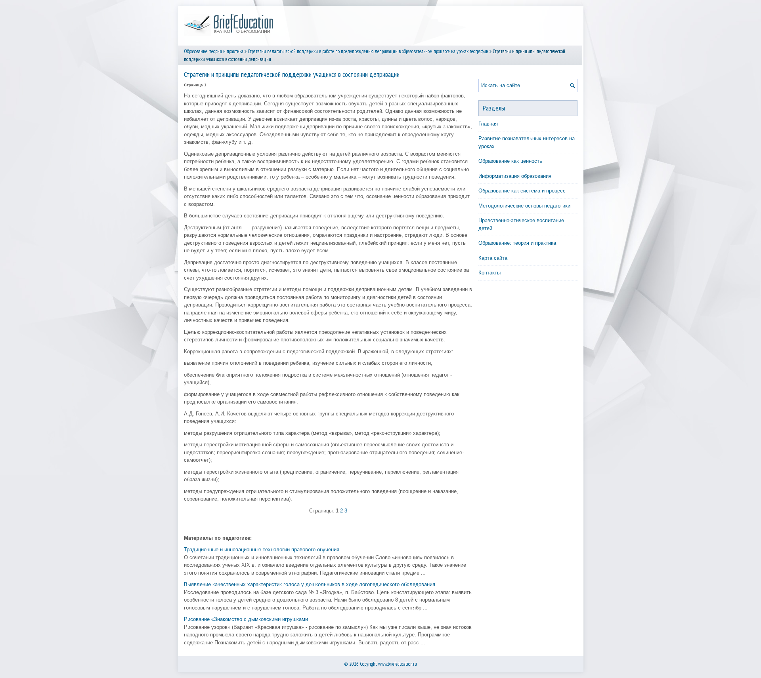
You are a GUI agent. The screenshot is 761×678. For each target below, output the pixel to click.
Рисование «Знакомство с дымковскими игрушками (246, 619)
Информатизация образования (514, 176)
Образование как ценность (510, 161)
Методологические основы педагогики (524, 206)
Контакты (489, 273)
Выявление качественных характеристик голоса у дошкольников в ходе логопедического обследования (309, 584)
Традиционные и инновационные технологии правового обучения (261, 549)
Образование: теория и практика (213, 51)
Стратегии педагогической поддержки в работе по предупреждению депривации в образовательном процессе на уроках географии (368, 51)
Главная (488, 124)
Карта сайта (492, 258)
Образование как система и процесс (522, 191)
